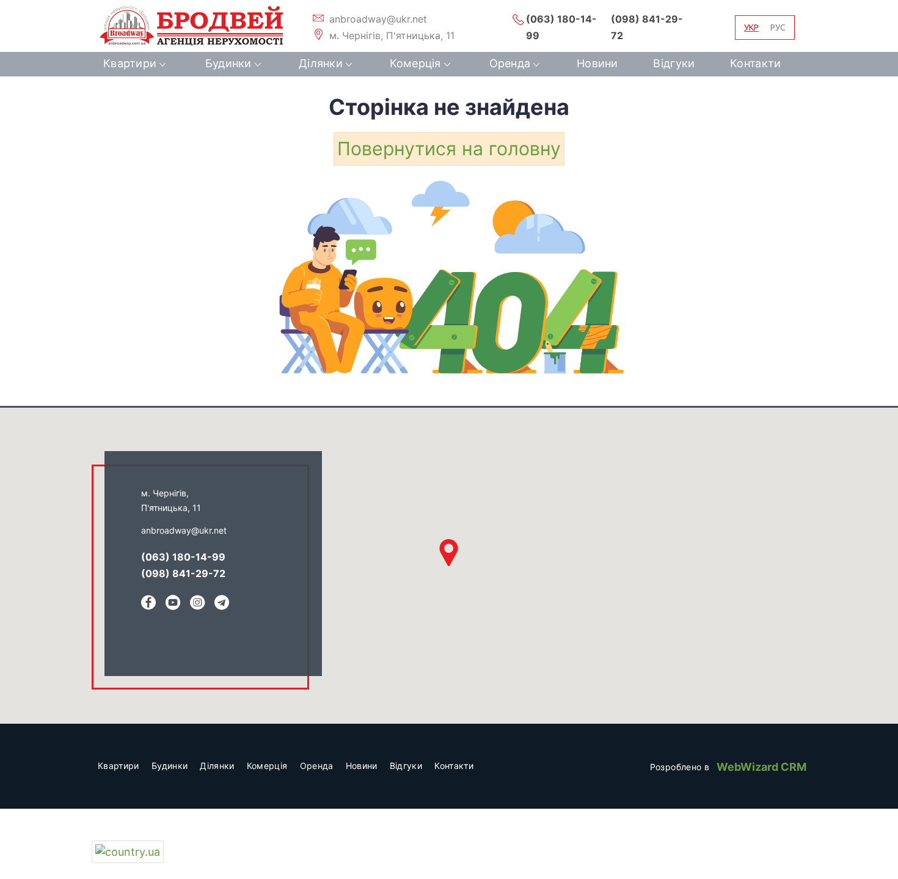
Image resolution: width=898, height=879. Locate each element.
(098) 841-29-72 (647, 27)
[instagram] (197, 604)
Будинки (228, 63)
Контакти (755, 63)
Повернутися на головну (449, 149)
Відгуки (674, 63)
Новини (597, 63)
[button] (449, 552)
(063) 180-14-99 (561, 27)
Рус (778, 27)
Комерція (415, 63)
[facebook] (148, 604)
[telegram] (221, 604)
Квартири (129, 63)
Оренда (510, 63)
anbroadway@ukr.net (376, 19)
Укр (751, 27)
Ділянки (321, 63)
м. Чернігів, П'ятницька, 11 (390, 35)
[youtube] (173, 604)
